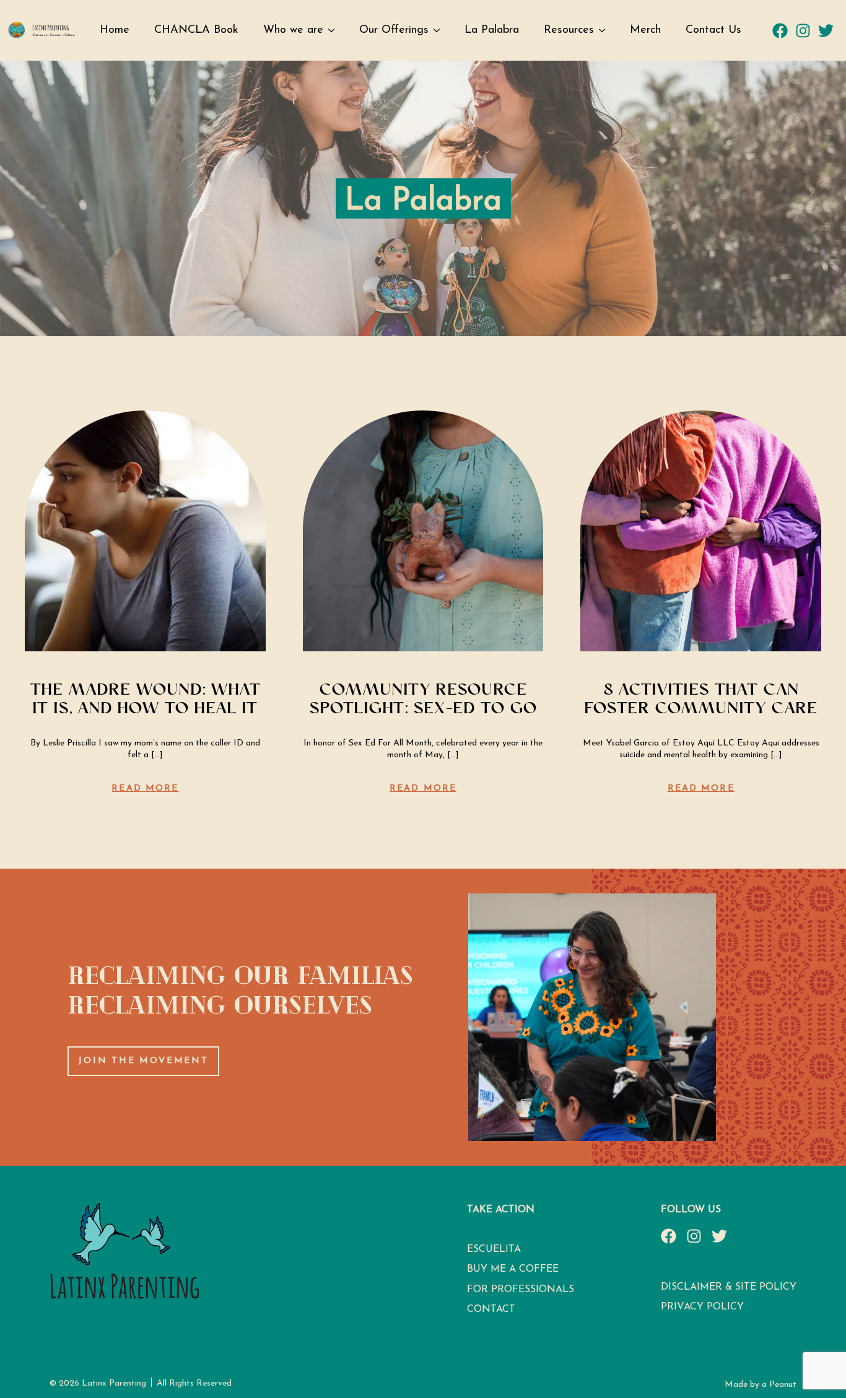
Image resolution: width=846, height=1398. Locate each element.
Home (114, 30)
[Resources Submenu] (605, 30)
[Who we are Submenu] (335, 30)
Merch (645, 30)
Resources (569, 30)
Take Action (500, 1210)
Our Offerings (394, 30)
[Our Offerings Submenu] (440, 30)
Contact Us (713, 30)
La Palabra (491, 30)
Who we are (293, 30)
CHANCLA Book (196, 30)
